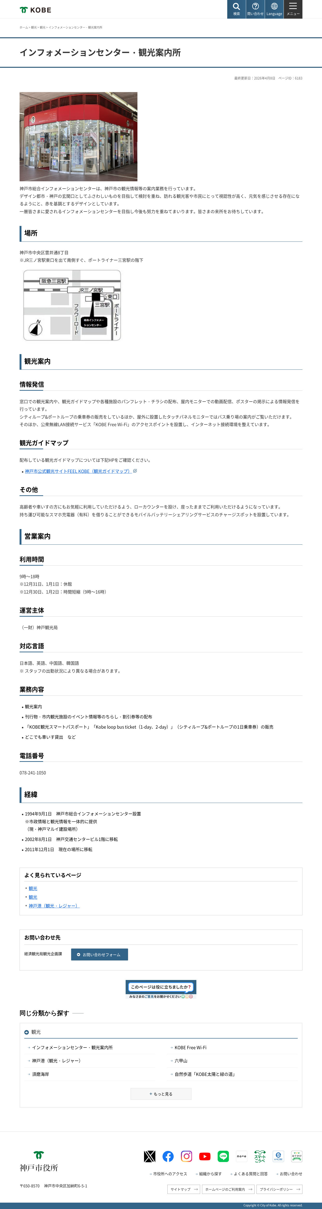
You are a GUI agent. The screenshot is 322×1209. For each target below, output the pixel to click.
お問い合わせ (291, 1173)
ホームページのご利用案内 (225, 1189)
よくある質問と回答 (251, 1173)
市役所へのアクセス (170, 1173)
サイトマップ (180, 1189)
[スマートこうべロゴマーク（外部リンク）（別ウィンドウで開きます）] (260, 1156)
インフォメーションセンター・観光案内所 (72, 1047)
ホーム (24, 27)
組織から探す (210, 1173)
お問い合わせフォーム (101, 954)
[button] (236, 9)
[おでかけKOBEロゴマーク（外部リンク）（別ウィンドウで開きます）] (296, 1156)
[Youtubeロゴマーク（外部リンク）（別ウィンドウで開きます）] (205, 1157)
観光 (34, 27)
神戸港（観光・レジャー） (57, 1060)
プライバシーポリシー (276, 1189)
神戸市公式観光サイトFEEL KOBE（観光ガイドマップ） (78, 471)
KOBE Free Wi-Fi (190, 1047)
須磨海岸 (40, 1074)
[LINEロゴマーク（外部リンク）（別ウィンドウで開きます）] (223, 1156)
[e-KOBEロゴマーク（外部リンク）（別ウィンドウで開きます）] (278, 1156)
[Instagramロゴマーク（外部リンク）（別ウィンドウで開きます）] (186, 1156)
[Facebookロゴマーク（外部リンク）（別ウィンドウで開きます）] (168, 1156)
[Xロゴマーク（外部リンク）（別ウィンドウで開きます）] (149, 1156)
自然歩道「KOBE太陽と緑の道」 (206, 1074)
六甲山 (181, 1060)
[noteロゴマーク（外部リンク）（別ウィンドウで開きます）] (241, 1156)
